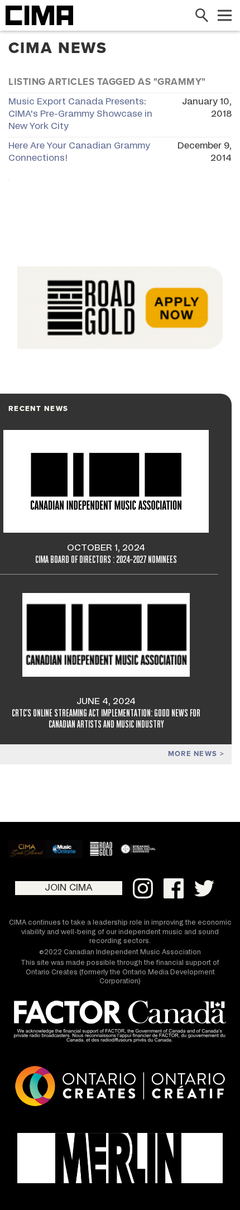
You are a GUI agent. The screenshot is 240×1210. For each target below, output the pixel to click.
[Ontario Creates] (120, 1087)
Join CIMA (69, 887)
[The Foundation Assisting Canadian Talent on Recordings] (120, 1023)
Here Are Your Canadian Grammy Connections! (79, 151)
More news (194, 753)
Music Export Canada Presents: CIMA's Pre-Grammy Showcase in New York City (80, 114)
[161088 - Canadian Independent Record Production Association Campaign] (120, 1158)
